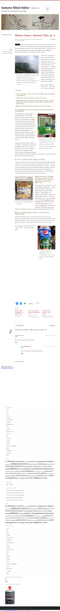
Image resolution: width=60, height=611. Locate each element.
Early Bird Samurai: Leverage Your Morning (14, 499)
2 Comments (53, 39)
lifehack (4, 51)
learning (17, 466)
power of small (24, 473)
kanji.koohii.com (48, 200)
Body (7, 412)
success (7, 53)
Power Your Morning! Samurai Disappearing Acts (34, 312)
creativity (50, 461)
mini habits (8, 438)
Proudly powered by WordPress (12, 608)
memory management (33, 469)
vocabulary (8, 452)
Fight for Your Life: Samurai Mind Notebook (14, 497)
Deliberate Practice (10, 424)
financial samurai (33, 464)
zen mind (43, 478)
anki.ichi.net (37, 201)
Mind (26, 39)
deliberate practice (19, 464)
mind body (7, 471)
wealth (11, 53)
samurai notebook (10, 475)
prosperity (3, 53)
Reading (29, 39)
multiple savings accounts (39, 471)
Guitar (7, 426)
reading (43, 473)
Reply (16, 342)
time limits (47, 475)
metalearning (48, 469)
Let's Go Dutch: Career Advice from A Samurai (15, 490)
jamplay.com (44, 205)
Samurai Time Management (37, 39)
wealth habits (24, 478)
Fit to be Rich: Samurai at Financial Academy (14, 492)
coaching (8, 417)
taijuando (22, 39)
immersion (8, 429)
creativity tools (8, 464)
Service (7, 448)
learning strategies (27, 466)
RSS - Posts (8, 482)
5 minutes (10, 461)
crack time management (37, 461)
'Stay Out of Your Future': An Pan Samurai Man (15, 495)
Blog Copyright (36, 610)
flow (40, 464)
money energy (9, 51)
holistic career (50, 464)
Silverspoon (48, 50)
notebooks (47, 471)
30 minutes (19, 461)
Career (7, 414)
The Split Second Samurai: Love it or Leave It (46, 312)
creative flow (8, 540)
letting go (36, 466)
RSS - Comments (9, 484)
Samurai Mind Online (15, 7)
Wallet (23, 40)
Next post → (52, 325)
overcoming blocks (15, 473)
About (3, 3)
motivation (29, 471)
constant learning (9, 419)
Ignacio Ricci (30, 608)
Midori (33, 119)
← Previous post (19, 325)
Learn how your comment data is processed (7, 368)
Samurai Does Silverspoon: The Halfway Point (19, 312)
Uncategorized (18, 40)
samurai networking (50, 473)
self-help (28, 475)
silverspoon (34, 475)
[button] (27, 64)
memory (21, 469)
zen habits (34, 478)
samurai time (21, 475)
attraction (26, 461)
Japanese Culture (9, 431)
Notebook (8, 441)
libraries (7, 433)
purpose (37, 473)
